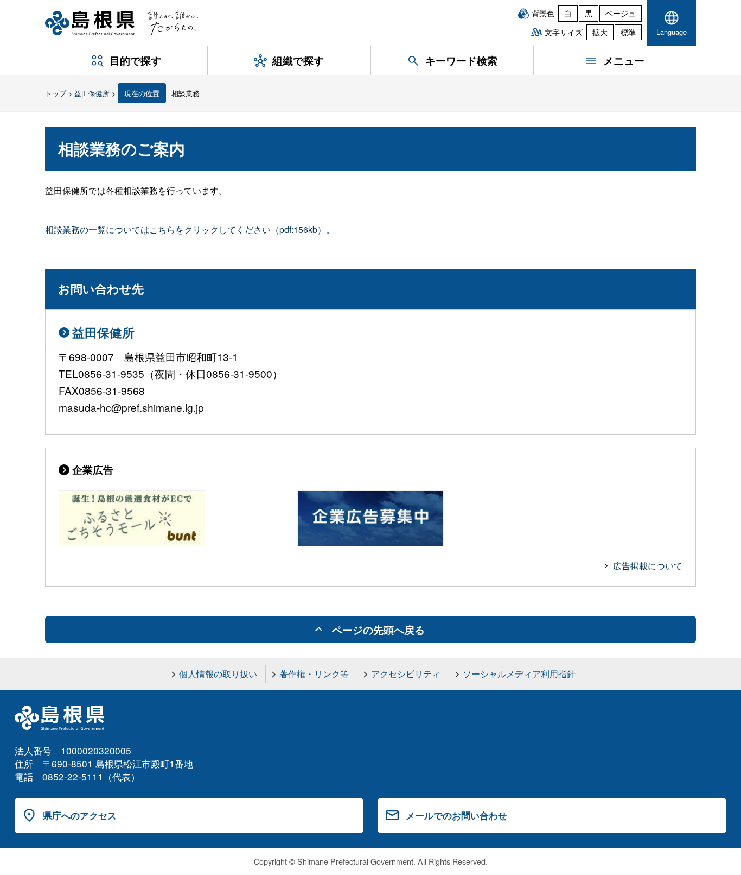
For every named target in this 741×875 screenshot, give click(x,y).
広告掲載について (647, 565)
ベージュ (620, 13)
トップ (55, 93)
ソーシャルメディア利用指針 (519, 674)
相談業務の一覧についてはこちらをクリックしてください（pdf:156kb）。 (190, 229)
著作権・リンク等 (314, 674)
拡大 (600, 32)
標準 (628, 32)
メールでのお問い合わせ (456, 815)
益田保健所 (92, 93)
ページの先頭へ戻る (378, 629)
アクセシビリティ (405, 674)
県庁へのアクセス (80, 815)
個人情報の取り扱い (218, 674)
